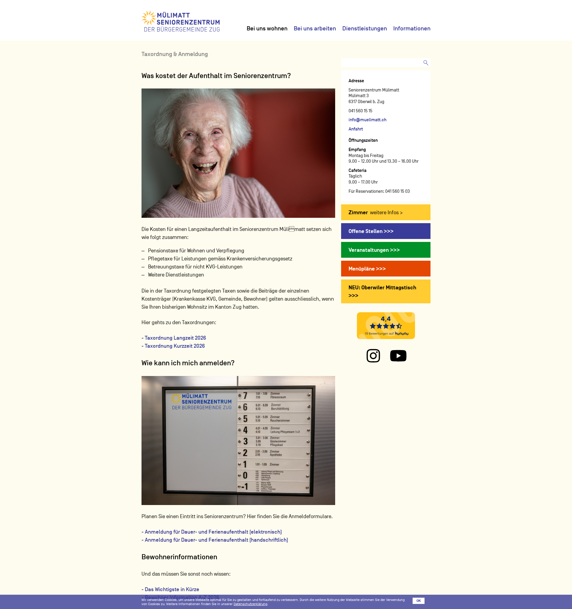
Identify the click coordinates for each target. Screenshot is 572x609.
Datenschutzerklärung (250, 604)
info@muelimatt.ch (367, 119)
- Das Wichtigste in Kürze (170, 589)
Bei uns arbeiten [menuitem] (315, 28)
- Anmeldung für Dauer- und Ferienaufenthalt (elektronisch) (212, 532)
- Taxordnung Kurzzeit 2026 (173, 346)
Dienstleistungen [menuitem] (364, 28)
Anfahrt (356, 129)
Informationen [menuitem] (411, 28)
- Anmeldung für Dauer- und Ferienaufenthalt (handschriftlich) (215, 540)
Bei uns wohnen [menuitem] (267, 28)
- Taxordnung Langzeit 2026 (174, 338)
